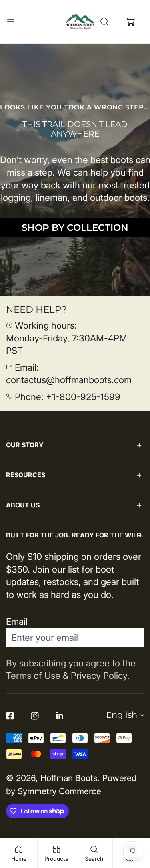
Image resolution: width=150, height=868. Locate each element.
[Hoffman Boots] (80, 22)
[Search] (104, 21)
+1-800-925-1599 (83, 396)
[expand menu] (11, 22)
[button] (131, 21)
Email (17, 621)
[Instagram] (34, 716)
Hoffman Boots (69, 778)
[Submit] (130, 637)
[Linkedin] (59, 716)
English (121, 715)
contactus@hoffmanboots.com (69, 379)
